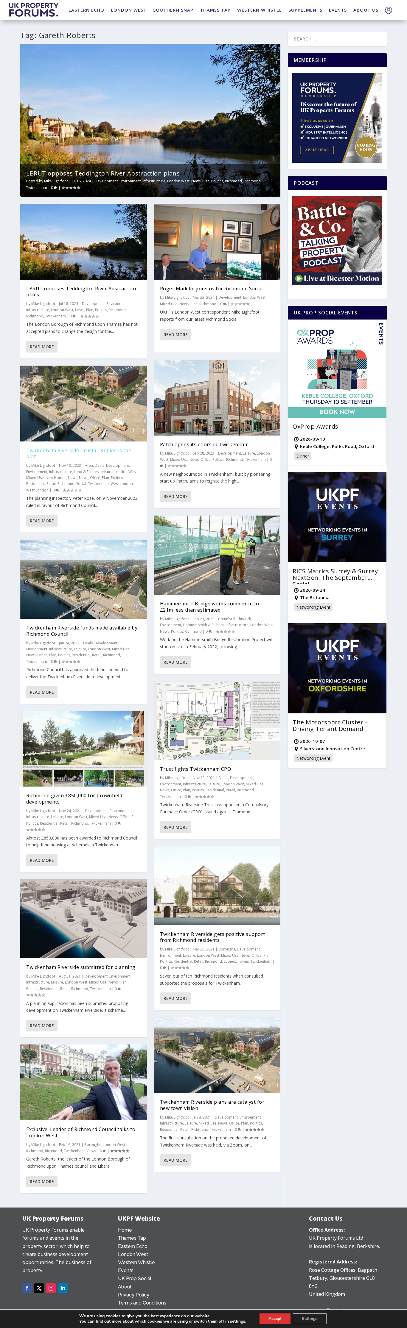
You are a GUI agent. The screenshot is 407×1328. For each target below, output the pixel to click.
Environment (130, 181)
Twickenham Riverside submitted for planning (81, 967)
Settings (310, 1318)
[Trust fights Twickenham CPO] (217, 720)
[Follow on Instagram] (51, 1288)
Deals (99, 465)
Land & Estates (86, 471)
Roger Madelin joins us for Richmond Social (211, 288)
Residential (35, 483)
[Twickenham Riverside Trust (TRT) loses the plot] (83, 403)
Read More (42, 347)
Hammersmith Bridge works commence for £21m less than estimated (211, 606)
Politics (217, 181)
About (125, 1287)
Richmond (233, 181)
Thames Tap (132, 1238)
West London (122, 483)
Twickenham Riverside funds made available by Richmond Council (81, 630)
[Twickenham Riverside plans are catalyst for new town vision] (217, 1055)
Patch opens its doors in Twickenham (204, 444)
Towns (243, 961)
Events (125, 1270)
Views (91, 1150)
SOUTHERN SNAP (173, 9)
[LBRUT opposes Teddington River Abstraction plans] (83, 242)
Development (106, 181)
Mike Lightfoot (56, 181)
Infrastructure (153, 181)
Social (81, 483)
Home (125, 1230)
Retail (51, 483)
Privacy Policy (133, 1295)
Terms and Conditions (142, 1303)
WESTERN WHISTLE (259, 9)
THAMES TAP (215, 9)
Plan (205, 181)
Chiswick (244, 618)
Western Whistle (136, 1262)
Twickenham (36, 187)
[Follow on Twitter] (39, 1288)
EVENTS (338, 9)
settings (237, 1321)
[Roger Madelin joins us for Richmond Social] (217, 242)
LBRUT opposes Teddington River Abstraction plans (103, 173)
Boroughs (92, 1144)
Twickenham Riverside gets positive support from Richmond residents (212, 937)
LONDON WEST (129, 9)
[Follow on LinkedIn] (63, 1288)
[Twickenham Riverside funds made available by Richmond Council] (83, 579)
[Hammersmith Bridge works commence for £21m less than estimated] (217, 555)
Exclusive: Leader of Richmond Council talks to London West (80, 1132)
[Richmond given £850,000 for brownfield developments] (83, 749)
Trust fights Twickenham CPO (195, 769)
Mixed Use (35, 477)
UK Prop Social (134, 1278)
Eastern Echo (132, 1246)
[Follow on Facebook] (27, 1288)
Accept (275, 1318)
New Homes (56, 477)
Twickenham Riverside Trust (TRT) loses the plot (78, 453)
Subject (230, 961)
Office (95, 477)
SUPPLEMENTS (305, 9)
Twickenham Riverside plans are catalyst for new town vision (212, 1105)
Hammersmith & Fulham (203, 624)
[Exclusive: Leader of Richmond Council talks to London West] (83, 1082)
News (196, 181)
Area (89, 465)
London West (178, 181)
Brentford (226, 618)
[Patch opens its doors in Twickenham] (217, 398)
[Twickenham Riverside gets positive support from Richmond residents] (217, 885)
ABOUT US (365, 9)
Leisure (106, 471)
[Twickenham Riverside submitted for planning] (83, 918)
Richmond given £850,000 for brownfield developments (74, 798)
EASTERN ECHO (86, 9)
